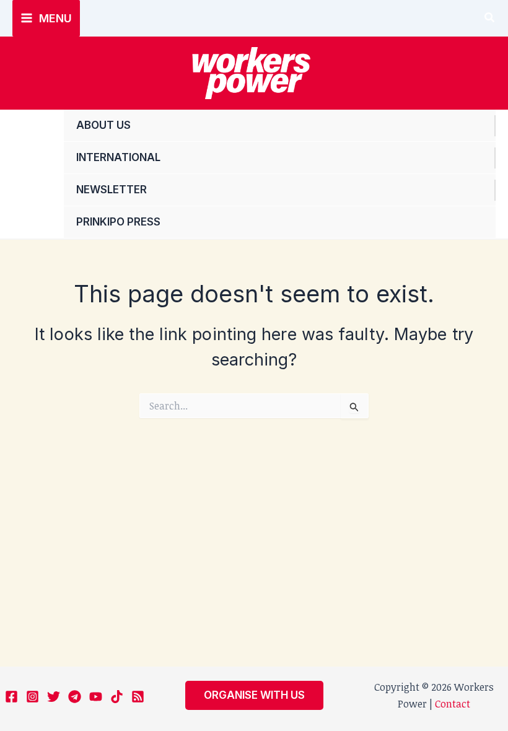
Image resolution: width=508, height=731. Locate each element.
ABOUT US (103, 125)
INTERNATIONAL (118, 157)
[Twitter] (53, 696)
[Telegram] (74, 696)
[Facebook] (11, 696)
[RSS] (137, 696)
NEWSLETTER (111, 189)
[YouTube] (95, 696)
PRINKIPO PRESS (118, 222)
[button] (490, 18)
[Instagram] (32, 696)
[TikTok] (116, 696)
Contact (452, 704)
